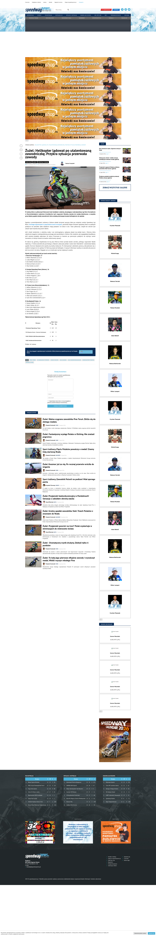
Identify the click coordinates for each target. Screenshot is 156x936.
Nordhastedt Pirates (88, 360)
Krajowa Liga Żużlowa (85, 15)
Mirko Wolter (54, 360)
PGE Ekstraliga (48, 15)
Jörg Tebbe (33, 360)
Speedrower (82, 18)
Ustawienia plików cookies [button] (140, 933)
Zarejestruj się (127, 856)
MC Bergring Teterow (43, 360)
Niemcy (34, 162)
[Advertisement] (78, 45)
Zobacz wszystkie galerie (115, 187)
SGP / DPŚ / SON (97, 15)
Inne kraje (126, 15)
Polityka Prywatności (112, 864)
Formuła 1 (111, 18)
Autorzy (44, 2)
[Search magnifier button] (68, 10)
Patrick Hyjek (29, 362)
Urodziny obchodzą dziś (106, 624)
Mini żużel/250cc (50, 18)
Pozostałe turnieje (33, 18)
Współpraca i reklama (36, 2)
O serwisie (27, 2)
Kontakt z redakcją (112, 856)
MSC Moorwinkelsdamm (74, 360)
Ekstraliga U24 (59, 15)
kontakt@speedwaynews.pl (34, 867)
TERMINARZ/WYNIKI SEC (116, 15)
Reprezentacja (30, 15)
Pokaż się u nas (111, 860)
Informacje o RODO (112, 865)
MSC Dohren (63, 360)
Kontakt (50, 2)
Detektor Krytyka (96, 18)
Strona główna (29, 145)
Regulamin (110, 862)
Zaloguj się (81, 2)
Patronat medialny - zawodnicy (108, 200)
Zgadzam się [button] (151, 933)
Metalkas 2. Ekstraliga (71, 15)
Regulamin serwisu (58, 2)
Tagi (27, 360)
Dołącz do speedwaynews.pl (70, 2)
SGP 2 (106, 15)
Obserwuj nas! (87, 352)
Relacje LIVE (124, 18)
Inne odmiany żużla (66, 18)
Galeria (102, 143)
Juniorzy (39, 15)
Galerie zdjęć (127, 860)
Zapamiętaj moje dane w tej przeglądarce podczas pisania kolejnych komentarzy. (59, 401)
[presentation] (26, 140)
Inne (57, 425)
